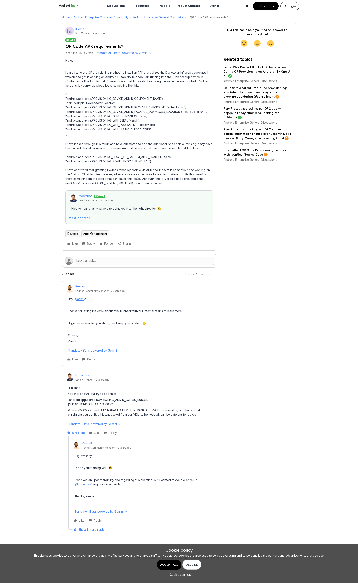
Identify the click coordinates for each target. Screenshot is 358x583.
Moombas (85, 196)
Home (66, 17)
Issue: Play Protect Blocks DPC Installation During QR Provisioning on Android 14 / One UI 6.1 (257, 71)
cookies (57, 555)
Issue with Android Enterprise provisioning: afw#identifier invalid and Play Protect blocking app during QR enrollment (255, 92)
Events (215, 6)
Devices (72, 234)
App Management (95, 234)
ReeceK (80, 286)
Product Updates (188, 6)
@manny (79, 299)
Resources (141, 6)
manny (79, 28)
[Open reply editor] (139, 260)
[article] (139, 323)
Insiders (164, 6)
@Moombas (83, 484)
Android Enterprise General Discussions (159, 17)
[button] (266, 6)
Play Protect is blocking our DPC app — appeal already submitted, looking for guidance (252, 113)
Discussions (116, 6)
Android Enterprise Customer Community (101, 17)
